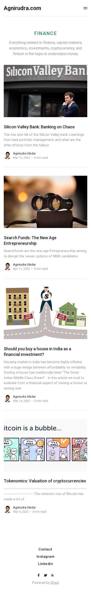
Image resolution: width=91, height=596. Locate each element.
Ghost (54, 583)
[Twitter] (46, 575)
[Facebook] (39, 575)
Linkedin (45, 564)
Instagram (46, 556)
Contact (45, 549)
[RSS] (52, 575)
